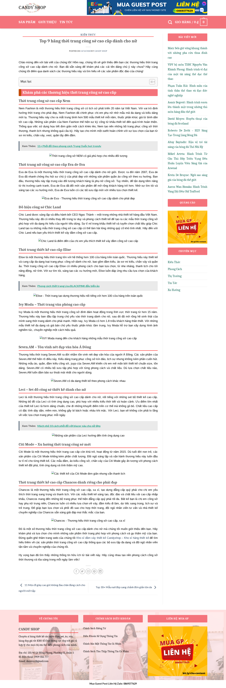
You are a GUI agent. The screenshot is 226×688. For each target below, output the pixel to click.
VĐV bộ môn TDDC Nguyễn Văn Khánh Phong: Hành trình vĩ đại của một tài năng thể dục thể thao (187, 72)
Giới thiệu (47, 22)
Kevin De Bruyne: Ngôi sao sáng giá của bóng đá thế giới (187, 177)
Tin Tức (66, 22)
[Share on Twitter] (82, 571)
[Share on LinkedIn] (100, 571)
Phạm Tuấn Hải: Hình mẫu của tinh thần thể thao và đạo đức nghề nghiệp (187, 90)
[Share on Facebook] (76, 571)
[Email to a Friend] (88, 571)
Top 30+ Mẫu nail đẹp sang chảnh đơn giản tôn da (124, 587)
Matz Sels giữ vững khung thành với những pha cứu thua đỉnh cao (187, 53)
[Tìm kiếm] (170, 22)
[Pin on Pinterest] (94, 571)
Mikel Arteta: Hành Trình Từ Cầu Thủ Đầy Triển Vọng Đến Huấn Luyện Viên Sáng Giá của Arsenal (187, 161)
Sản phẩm (27, 22)
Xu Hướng (174, 290)
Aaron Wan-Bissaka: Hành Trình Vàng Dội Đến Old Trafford (187, 189)
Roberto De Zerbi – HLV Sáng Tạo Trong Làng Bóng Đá (187, 133)
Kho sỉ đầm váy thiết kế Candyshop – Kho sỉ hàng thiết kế (112, 537)
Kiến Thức (88, 34)
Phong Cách (175, 269)
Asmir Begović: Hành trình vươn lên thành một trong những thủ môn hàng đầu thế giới (187, 107)
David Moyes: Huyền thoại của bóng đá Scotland (187, 121)
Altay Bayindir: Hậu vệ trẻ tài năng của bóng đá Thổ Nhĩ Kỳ (187, 144)
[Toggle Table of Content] (150, 82)
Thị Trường (174, 276)
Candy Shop (100, 51)
